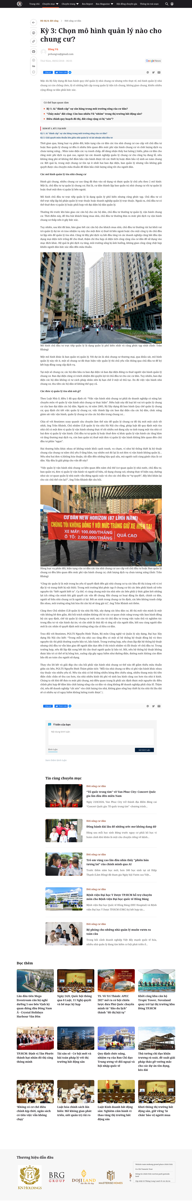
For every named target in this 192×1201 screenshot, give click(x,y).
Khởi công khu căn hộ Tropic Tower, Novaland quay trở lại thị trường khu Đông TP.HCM (156, 1002)
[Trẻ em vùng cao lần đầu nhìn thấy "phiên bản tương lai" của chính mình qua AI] (64, 864)
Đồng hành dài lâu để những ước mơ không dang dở (121, 826)
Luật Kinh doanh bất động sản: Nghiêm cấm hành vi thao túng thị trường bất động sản (115, 1113)
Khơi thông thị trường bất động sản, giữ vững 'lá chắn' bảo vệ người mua (155, 1111)
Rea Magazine (103, 4)
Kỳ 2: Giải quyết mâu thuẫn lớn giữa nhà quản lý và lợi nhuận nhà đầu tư (76, 137)
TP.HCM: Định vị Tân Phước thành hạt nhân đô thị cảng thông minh (35, 1058)
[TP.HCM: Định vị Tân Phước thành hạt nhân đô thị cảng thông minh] (35, 1038)
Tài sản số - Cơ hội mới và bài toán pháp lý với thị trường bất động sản (74, 1058)
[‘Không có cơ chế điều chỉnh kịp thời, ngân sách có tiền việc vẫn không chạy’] (35, 1091)
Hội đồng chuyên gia (127, 4)
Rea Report (87, 4)
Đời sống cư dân (73, 20)
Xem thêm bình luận (56, 760)
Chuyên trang (68, 4)
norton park (157, 1174)
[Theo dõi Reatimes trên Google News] (153, 61)
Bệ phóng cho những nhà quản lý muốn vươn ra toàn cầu (118, 932)
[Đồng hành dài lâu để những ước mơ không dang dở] (64, 830)
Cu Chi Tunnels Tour (144, 1169)
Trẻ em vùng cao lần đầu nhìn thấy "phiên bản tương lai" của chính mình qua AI (117, 862)
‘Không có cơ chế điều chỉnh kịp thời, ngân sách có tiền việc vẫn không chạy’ (34, 1113)
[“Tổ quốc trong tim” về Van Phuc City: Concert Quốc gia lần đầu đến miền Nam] (64, 795)
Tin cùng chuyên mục (63, 778)
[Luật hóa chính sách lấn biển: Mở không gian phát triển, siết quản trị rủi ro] (75, 1091)
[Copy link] (33, 41)
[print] (33, 51)
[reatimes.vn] (19, 4)
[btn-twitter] (153, 72)
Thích (63, 72)
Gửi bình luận (144, 750)
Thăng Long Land (152, 1181)
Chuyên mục (48, 4)
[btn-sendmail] (159, 72)
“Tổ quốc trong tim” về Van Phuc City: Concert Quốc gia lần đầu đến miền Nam (121, 794)
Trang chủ (34, 4)
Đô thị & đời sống (49, 20)
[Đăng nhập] (172, 5)
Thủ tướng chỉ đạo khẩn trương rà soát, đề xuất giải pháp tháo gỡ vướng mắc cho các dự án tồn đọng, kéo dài (156, 1062)
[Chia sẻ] (33, 32)
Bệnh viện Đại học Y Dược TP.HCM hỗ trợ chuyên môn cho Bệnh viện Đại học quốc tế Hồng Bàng (119, 897)
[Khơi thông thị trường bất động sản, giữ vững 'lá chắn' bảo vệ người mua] (156, 1091)
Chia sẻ (48, 72)
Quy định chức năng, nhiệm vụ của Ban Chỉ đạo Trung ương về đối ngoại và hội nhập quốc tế (116, 1060)
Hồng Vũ (53, 49)
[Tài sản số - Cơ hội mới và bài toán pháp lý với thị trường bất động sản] (75, 1038)
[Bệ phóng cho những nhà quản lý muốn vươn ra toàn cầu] (64, 933)
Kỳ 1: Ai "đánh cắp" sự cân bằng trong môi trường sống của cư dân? (87, 108)
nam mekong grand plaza (153, 1164)
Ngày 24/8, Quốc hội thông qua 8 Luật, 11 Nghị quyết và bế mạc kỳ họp (74, 1000)
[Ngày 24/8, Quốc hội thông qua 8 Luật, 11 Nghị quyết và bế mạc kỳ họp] (75, 980)
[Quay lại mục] (33, 22)
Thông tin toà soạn (149, 4)
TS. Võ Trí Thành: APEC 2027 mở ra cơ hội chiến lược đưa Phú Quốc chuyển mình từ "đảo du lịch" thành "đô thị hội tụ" (116, 1004)
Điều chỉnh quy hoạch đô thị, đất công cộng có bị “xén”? (80, 118)
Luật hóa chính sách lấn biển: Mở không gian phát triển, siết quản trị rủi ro (74, 1111)
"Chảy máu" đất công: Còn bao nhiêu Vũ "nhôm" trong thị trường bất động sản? (94, 113)
